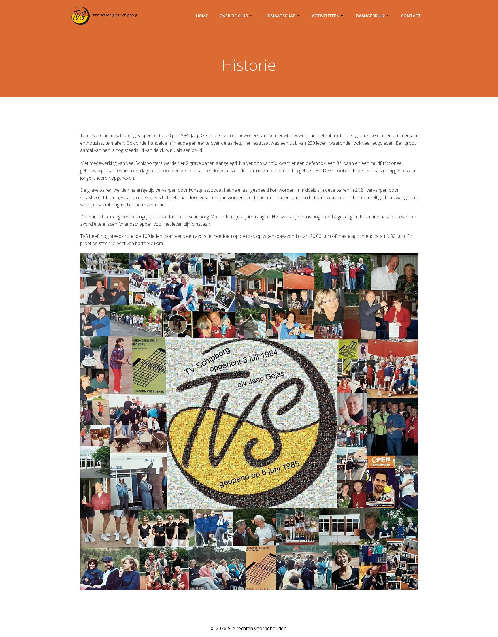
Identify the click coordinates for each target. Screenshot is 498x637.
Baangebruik (370, 15)
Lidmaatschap (280, 15)
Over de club (234, 15)
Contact (411, 15)
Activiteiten (325, 15)
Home (202, 15)
